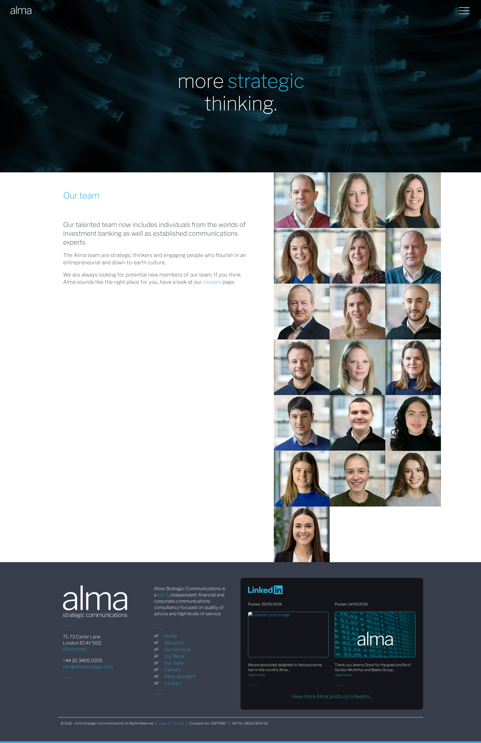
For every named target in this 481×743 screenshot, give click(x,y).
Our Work (174, 656)
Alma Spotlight (179, 676)
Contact (172, 683)
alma (20, 10)
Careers (172, 669)
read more (256, 675)
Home (170, 636)
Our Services (177, 649)
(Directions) (74, 649)
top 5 (163, 594)
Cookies (178, 723)
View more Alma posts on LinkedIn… (332, 696)
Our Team (174, 663)
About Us (174, 642)
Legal (163, 723)
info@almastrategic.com (88, 666)
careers (212, 282)
